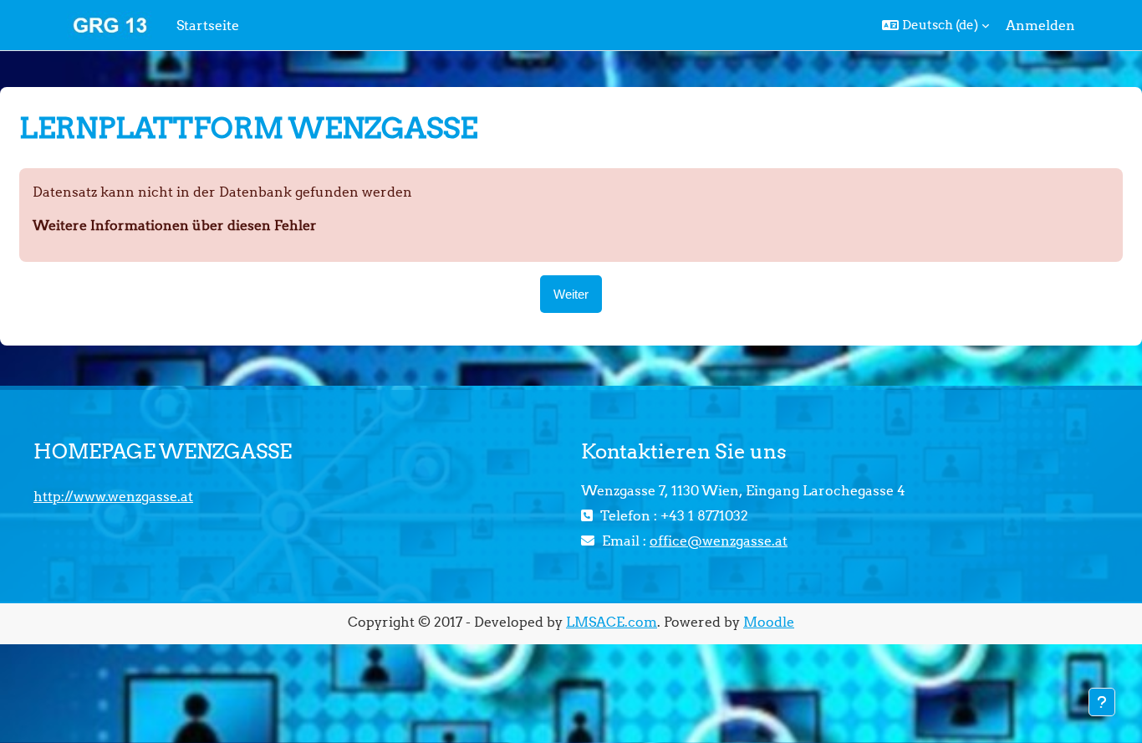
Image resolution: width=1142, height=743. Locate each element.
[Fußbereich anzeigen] (1101, 702)
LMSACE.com (611, 621)
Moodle (768, 621)
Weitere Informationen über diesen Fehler (175, 225)
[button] (935, 25)
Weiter (571, 294)
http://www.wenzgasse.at (113, 496)
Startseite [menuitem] (207, 25)
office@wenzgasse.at (719, 540)
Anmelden (1040, 25)
